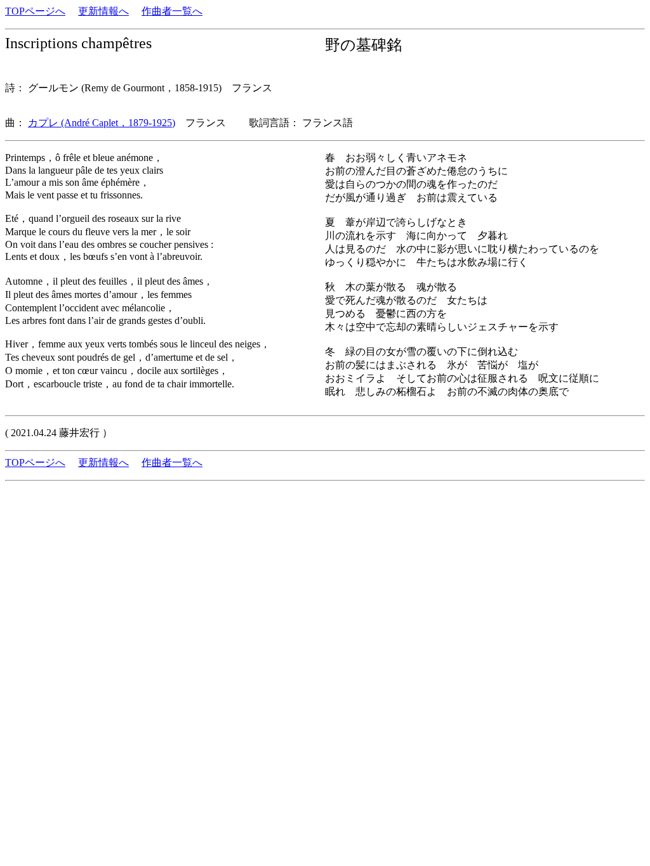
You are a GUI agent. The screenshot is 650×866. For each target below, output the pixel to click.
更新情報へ (103, 11)
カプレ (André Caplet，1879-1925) (101, 122)
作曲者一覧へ (172, 11)
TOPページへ (35, 11)
